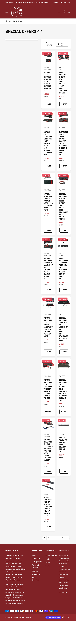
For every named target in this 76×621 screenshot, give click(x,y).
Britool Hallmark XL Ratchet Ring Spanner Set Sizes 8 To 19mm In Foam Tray (63, 390)
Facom (48, 562)
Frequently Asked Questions (36, 577)
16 (62, 538)
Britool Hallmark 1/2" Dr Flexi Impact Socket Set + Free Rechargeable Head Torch (63, 206)
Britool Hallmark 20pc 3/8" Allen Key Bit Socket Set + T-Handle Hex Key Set (48, 268)
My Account (67, 2)
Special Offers (17, 21)
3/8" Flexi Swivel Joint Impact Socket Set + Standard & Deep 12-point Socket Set (63, 143)
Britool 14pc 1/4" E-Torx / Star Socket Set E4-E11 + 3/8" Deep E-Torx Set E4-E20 (63, 82)
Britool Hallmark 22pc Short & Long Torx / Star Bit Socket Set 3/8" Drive (48, 327)
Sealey (48, 566)
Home (9, 21)
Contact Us (63, 592)
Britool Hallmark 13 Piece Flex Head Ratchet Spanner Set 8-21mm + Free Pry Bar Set (48, 449)
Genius (48, 559)
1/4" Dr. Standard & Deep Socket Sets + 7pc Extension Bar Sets (48, 202)
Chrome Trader (14, 617)
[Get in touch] (64, 11)
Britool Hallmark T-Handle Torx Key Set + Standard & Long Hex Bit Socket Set (63, 268)
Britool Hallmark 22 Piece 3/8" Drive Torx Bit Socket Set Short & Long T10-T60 (48, 389)
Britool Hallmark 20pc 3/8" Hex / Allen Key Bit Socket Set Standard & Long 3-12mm (63, 329)
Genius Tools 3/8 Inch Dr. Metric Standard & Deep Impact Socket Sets (48, 506)
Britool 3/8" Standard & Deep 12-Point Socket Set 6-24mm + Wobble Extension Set (48, 143)
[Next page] (67, 538)
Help (56, 2)
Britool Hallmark (51, 555)
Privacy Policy (36, 562)
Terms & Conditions (36, 556)
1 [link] (44, 538)
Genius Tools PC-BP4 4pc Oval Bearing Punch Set (63, 444)
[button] (6, 11)
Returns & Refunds (35, 566)
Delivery (35, 571)
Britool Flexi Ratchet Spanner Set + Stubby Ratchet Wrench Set (47, 81)
